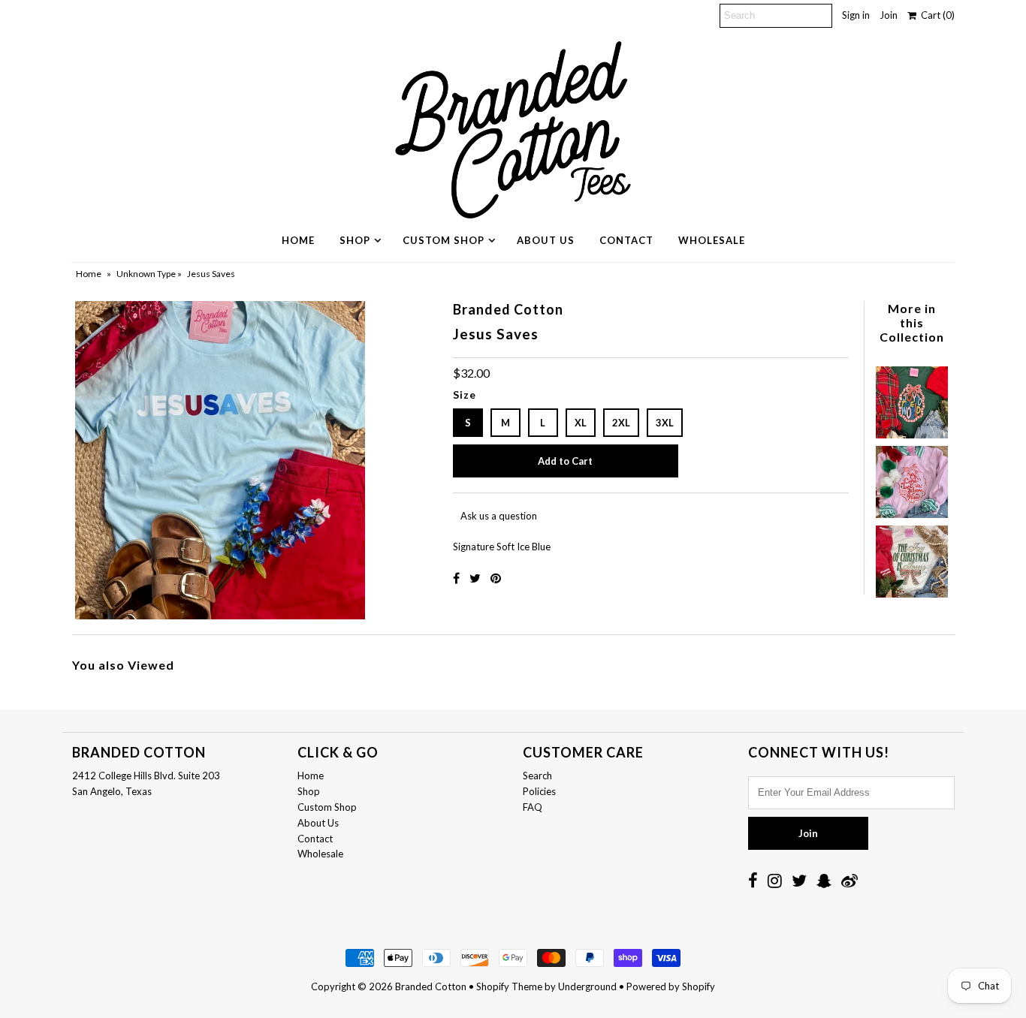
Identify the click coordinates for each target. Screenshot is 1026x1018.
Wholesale (711, 240)
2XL (621, 423)
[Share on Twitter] (476, 578)
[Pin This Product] (495, 578)
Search (537, 776)
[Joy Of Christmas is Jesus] (912, 558)
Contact (626, 240)
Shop (354, 240)
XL (581, 423)
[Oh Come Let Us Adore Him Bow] (912, 478)
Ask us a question (498, 516)
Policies (539, 791)
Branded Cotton (430, 986)
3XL (665, 423)
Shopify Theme (509, 986)
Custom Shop (443, 240)
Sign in (856, 15)
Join (889, 15)
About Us (546, 240)
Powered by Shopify (670, 986)
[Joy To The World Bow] (912, 398)
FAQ (532, 807)
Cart (935, 15)
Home (298, 240)
